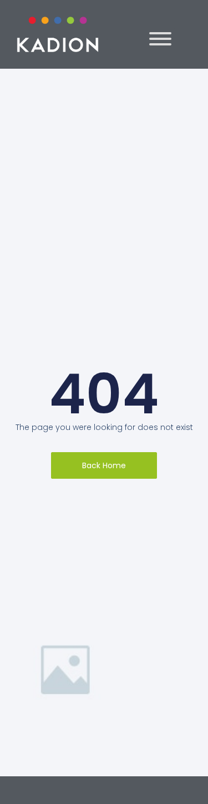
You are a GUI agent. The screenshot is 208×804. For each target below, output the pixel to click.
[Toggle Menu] (160, 38)
